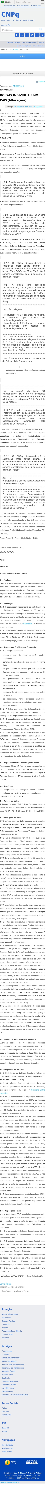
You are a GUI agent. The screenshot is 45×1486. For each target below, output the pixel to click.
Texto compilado (22, 73)
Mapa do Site (36, 6)
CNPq (15, 49)
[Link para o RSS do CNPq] (42, 35)
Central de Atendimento (29, 42)
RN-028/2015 (18, 86)
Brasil (7, 2)
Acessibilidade (9, 6)
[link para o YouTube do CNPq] (17, 35)
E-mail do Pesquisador (24, 46)
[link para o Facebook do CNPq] (27, 35)
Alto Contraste (23, 6)
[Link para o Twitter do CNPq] (32, 35)
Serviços (41, 42)
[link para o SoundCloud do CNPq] (22, 35)
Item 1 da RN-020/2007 (34, 106)
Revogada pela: (12, 86)
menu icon (42, 1)
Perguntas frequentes (13, 42)
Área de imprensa (38, 46)
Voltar (22, 56)
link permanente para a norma (12, 1287)
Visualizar (24, 49)
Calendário (27, 623)
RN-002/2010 (19, 106)
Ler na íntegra (5, 1284)
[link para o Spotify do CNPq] (37, 35)
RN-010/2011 (7, 89)
